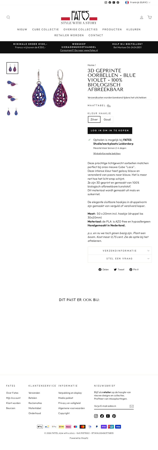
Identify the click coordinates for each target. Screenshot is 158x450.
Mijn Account (13, 397)
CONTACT (96, 35)
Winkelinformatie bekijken (107, 153)
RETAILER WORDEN (69, 35)
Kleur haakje (99, 113)
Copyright (63, 413)
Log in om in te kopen (110, 130)
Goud (107, 119)
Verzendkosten (96, 97)
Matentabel (35, 408)
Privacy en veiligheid (69, 403)
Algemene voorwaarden (71, 408)
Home (91, 65)
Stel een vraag (119, 258)
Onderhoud (35, 413)
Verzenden (34, 392)
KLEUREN (134, 29)
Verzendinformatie (120, 250)
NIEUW (22, 29)
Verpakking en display (70, 392)
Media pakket (65, 397)
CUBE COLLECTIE (45, 29)
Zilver (94, 119)
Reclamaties (35, 403)
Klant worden (13, 403)
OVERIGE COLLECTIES (81, 29)
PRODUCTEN (112, 29)
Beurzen (10, 408)
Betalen (33, 397)
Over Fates (12, 392)
